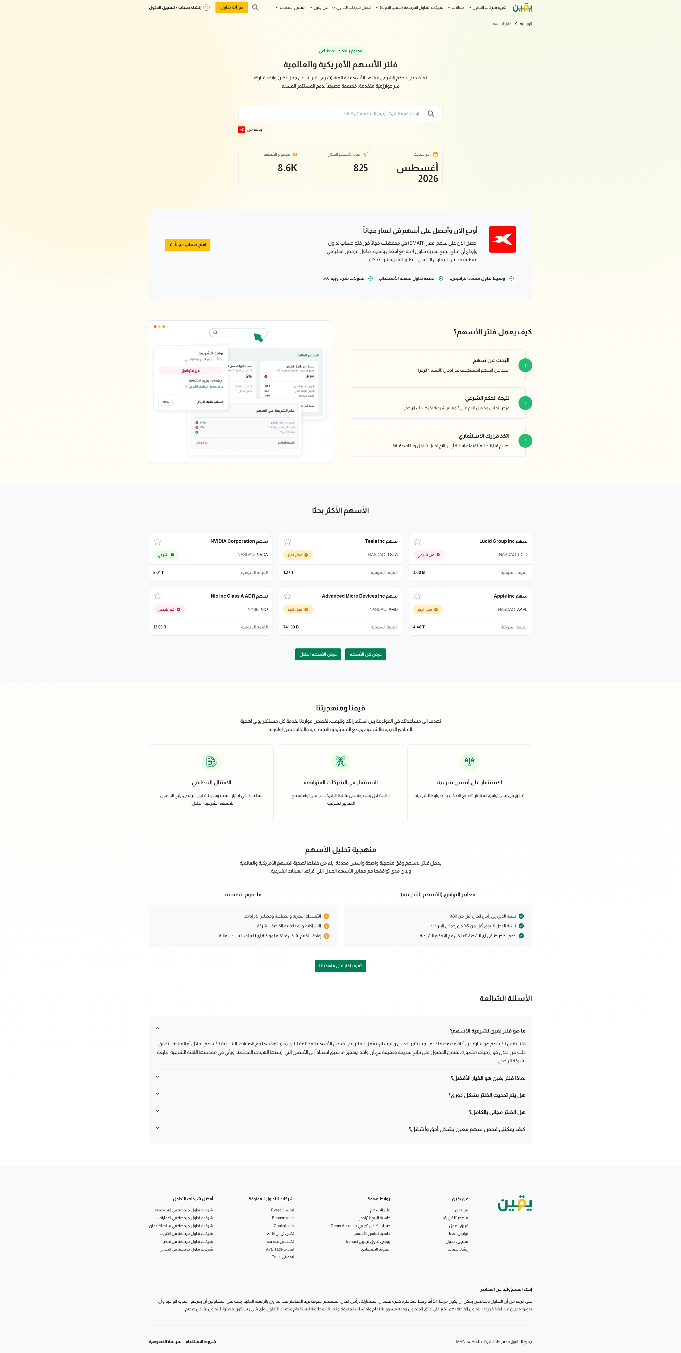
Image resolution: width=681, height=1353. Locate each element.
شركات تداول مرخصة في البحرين (186, 1249)
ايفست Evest (282, 1210)
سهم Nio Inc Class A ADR (239, 596)
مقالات (458, 7)
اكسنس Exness (280, 1241)
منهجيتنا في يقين (453, 1217)
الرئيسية (526, 24)
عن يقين (321, 7)
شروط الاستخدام (201, 1341)
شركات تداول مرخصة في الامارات (185, 1217)
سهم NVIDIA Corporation (239, 541)
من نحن (461, 1210)
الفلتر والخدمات (292, 7)
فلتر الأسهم (502, 24)
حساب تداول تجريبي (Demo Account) (359, 1225)
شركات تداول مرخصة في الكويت (186, 1233)
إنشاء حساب (458, 1249)
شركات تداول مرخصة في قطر (188, 1241)
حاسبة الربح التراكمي (374, 1217)
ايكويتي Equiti (283, 1257)
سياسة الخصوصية (165, 1341)
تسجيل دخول (457, 1241)
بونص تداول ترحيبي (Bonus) (367, 1241)
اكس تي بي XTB (280, 1233)
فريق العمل (458, 1225)
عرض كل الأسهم (366, 654)
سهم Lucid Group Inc (503, 541)
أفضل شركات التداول (353, 7)
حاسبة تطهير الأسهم (372, 1233)
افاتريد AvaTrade (280, 1249)
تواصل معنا (458, 1233)
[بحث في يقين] (255, 7)
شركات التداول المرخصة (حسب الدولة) (411, 7)
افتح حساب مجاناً (190, 244)
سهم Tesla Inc (381, 541)
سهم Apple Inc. (510, 596)
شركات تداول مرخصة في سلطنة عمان (181, 1225)
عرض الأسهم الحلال (318, 654)
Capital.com (284, 1225)
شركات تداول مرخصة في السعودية (184, 1210)
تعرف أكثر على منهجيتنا (340, 966)
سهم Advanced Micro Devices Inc (360, 596)
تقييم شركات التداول (489, 7)
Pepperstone (283, 1217)
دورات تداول (231, 7)
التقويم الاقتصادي (375, 1249)
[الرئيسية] (522, 7)
